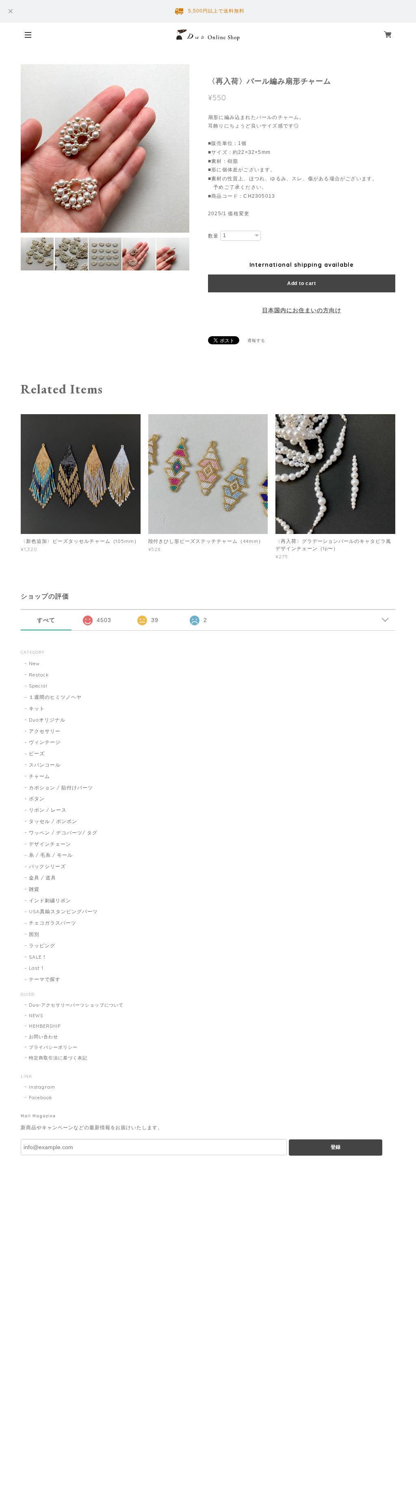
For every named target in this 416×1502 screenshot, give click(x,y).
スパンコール (45, 765)
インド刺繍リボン (50, 900)
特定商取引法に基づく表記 (58, 1058)
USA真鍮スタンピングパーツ (63, 911)
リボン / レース (48, 810)
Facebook (40, 1097)
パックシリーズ (47, 866)
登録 (335, 1147)
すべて (46, 620)
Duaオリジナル (47, 720)
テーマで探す (45, 979)
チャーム (39, 776)
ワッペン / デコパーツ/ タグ (63, 833)
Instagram (42, 1087)
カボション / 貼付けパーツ (61, 787)
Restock (39, 675)
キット (37, 708)
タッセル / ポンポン (53, 821)
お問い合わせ (43, 1037)
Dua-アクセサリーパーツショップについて (76, 1005)
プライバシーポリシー (53, 1047)
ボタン (37, 798)
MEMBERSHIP (45, 1026)
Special (38, 686)
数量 (213, 236)
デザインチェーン (50, 844)
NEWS (36, 1015)
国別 (34, 934)
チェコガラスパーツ (52, 923)
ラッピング (42, 945)
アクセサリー (45, 731)
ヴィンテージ (45, 742)
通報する (256, 340)
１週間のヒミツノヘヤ (55, 697)
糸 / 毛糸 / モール (51, 855)
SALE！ (38, 957)
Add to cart (301, 283)
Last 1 (36, 968)
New (34, 663)
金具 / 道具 (42, 878)
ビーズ (37, 753)
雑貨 (34, 889)
